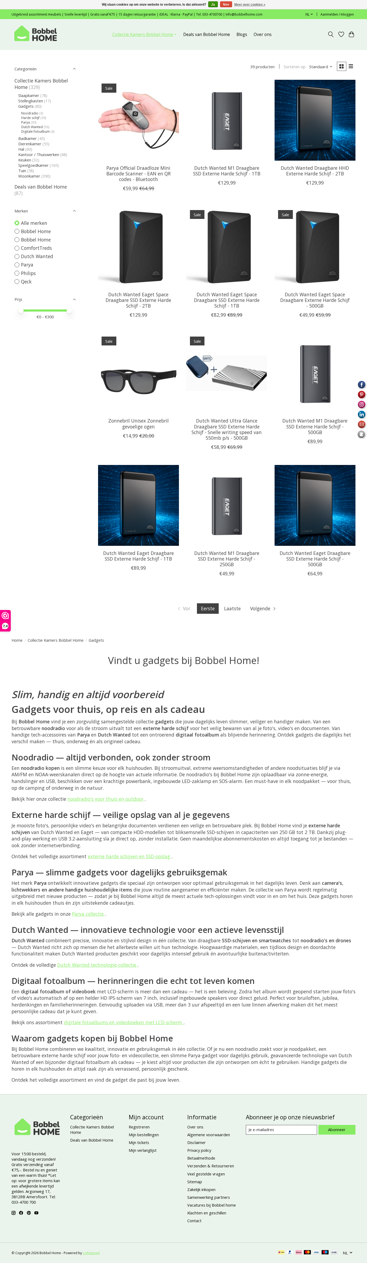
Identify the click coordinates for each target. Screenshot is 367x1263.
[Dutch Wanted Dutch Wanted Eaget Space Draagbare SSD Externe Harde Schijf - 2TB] (138, 246)
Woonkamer (29, 176)
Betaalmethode (201, 1158)
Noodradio (29, 113)
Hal (21, 149)
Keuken (24, 160)
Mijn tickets (139, 1142)
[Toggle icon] (331, 34)
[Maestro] (325, 1252)
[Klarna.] (299, 1252)
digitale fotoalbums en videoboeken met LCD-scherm (124, 1022)
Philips (28, 273)
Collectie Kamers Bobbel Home (56, 640)
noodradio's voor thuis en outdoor (106, 799)
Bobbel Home (36, 231)
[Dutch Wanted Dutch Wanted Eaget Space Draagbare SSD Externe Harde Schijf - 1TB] (226, 246)
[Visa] (316, 1252)
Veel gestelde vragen (206, 1174)
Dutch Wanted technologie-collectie (97, 965)
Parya (25, 122)
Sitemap (194, 1181)
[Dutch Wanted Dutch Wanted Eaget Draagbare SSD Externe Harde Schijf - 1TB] (138, 505)
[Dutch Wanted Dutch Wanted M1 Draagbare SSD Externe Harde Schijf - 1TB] (226, 120)
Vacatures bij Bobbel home (211, 1205)
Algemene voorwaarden (208, 1134)
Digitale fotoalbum (35, 131)
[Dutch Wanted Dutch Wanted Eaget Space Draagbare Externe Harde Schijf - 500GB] (315, 246)
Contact (194, 1220)
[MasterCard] (307, 1252)
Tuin (22, 170)
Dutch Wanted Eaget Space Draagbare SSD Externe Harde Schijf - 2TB (138, 300)
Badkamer (27, 138)
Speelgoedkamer (33, 165)
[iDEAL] (281, 1252)
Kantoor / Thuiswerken (38, 154)
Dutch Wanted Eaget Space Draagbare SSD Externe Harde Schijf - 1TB (227, 300)
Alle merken (34, 223)
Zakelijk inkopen (201, 1189)
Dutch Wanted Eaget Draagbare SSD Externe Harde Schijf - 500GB (315, 559)
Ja (213, 4)
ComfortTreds (36, 248)
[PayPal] (289, 1252)
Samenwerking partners (208, 1197)
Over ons (263, 34)
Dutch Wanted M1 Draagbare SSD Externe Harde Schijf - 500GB (314, 426)
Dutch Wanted (32, 127)
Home (17, 640)
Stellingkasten (30, 100)
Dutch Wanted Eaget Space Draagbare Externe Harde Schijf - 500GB (315, 300)
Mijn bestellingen (144, 1134)
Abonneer (337, 1129)
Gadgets (26, 106)
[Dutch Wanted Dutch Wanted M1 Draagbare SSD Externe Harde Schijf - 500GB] (315, 373)
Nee (226, 4)
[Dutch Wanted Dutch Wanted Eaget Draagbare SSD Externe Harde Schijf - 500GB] (315, 505)
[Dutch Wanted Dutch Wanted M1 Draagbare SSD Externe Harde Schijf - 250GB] (226, 505)
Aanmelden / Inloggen (337, 14)
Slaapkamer (28, 95)
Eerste (208, 608)
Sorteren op (294, 66)
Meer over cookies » (249, 4)
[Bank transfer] (334, 1252)
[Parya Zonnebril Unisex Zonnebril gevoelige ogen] (138, 373)
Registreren (139, 1127)
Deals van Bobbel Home (206, 34)
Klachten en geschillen (206, 1212)
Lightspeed (91, 1253)
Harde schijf (30, 118)
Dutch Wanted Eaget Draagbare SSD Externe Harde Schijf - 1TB (138, 556)
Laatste (232, 608)
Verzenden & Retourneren (210, 1165)
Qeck (26, 281)
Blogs (241, 34)
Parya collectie (88, 914)
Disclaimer (196, 1142)
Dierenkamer (29, 143)
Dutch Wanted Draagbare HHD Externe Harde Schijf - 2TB (315, 171)
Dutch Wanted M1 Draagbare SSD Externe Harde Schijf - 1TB (226, 171)
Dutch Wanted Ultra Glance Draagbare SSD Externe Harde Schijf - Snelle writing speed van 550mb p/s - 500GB (227, 429)
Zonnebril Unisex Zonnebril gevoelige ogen (138, 423)
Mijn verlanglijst (143, 1150)
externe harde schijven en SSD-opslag (129, 856)
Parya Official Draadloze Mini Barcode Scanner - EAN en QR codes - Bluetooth (138, 173)
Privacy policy (199, 1150)
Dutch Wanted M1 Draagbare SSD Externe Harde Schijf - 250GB (226, 559)
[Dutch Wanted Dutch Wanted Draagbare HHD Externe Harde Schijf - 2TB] (315, 120)
